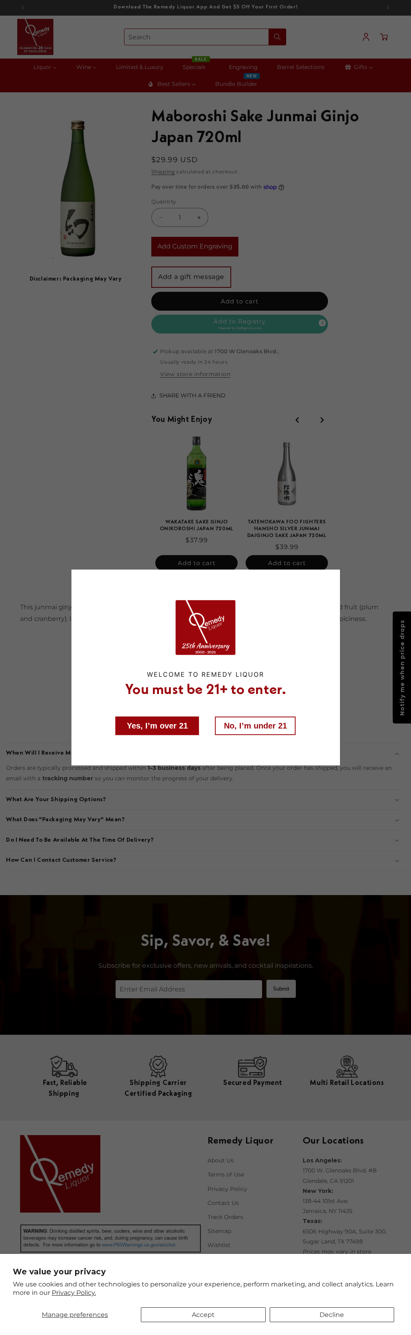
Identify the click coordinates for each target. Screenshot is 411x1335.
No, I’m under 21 (255, 725)
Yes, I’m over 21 (157, 725)
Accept (203, 1315)
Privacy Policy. (74, 1292)
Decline (331, 1315)
